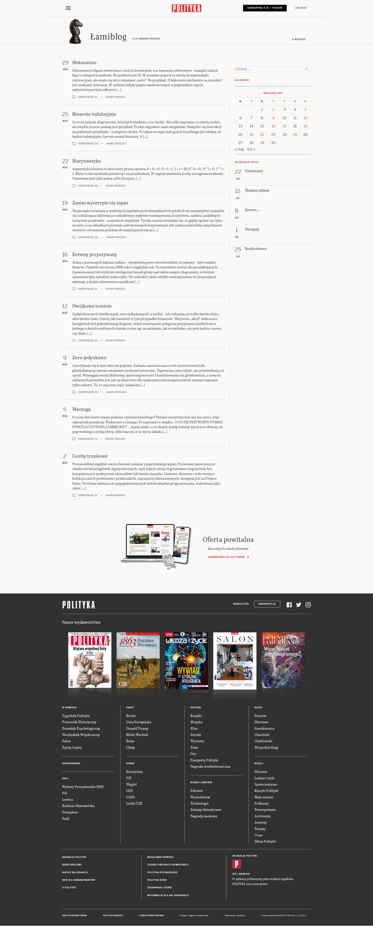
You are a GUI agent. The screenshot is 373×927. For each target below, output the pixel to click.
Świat (130, 707)
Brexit (131, 715)
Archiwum (262, 815)
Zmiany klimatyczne (205, 809)
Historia (260, 771)
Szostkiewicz (264, 728)
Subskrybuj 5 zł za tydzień (226, 556)
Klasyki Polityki (266, 790)
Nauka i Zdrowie (201, 782)
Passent (260, 715)
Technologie (199, 803)
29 (262, 143)
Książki (196, 715)
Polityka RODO (157, 880)
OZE (129, 790)
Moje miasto (263, 796)
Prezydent (70, 812)
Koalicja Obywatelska (78, 805)
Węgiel (131, 784)
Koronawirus (71, 763)
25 (295, 134)
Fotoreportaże (265, 809)
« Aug (239, 149)
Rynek (130, 763)
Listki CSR (134, 803)
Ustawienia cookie (159, 887)
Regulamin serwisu (160, 857)
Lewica (67, 799)
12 (305, 118)
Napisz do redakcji (75, 872)
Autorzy (260, 822)
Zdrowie (196, 790)
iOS (234, 874)
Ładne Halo (203, 915)
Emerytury (134, 771)
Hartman (261, 721)
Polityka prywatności (162, 872)
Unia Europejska (138, 721)
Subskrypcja (267, 604)
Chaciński (262, 734)
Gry (193, 753)
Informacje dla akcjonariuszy (168, 895)
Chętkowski (263, 740)
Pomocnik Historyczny (79, 721)
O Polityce (69, 887)
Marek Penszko (115, 97)
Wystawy (197, 740)
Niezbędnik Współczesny (81, 734)
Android (244, 874)
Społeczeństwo (265, 784)
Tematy (260, 828)
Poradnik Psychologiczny (81, 728)
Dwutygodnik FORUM (74, 915)
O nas (258, 834)
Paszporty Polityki (204, 760)
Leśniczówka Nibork (151, 915)
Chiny (130, 747)
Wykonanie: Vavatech (235, 915)
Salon (66, 740)
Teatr (194, 747)
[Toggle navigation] (68, 8)
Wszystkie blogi (266, 747)
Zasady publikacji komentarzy (168, 864)
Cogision (192, 915)
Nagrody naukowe (203, 815)
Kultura (195, 707)
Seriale (195, 734)
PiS (64, 793)
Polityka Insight (113, 915)
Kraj (65, 778)
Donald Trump (137, 728)
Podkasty (261, 803)
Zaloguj (301, 7)
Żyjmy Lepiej (72, 747)
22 (262, 134)
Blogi (258, 707)
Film (194, 728)
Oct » (251, 149)
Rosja (130, 740)
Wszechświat (200, 796)
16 (273, 126)
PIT (129, 777)
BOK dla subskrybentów (78, 880)
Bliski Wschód (137, 734)
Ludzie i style (264, 777)
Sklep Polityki (265, 841)
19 (305, 126)
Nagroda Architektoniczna (210, 766)
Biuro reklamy (72, 864)
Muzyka (196, 721)
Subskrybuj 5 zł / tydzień (264, 7)
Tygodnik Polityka (76, 715)
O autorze (299, 39)
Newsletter (241, 604)
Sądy (66, 818)
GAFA (130, 796)
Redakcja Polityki (74, 857)
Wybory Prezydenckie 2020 (83, 786)
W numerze (69, 707)
